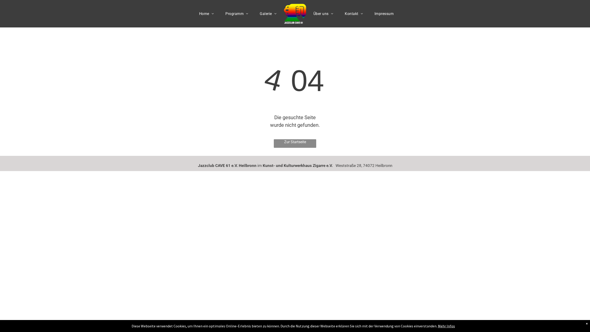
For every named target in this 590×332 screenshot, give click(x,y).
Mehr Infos (446, 326)
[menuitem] (206, 13)
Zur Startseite (295, 142)
